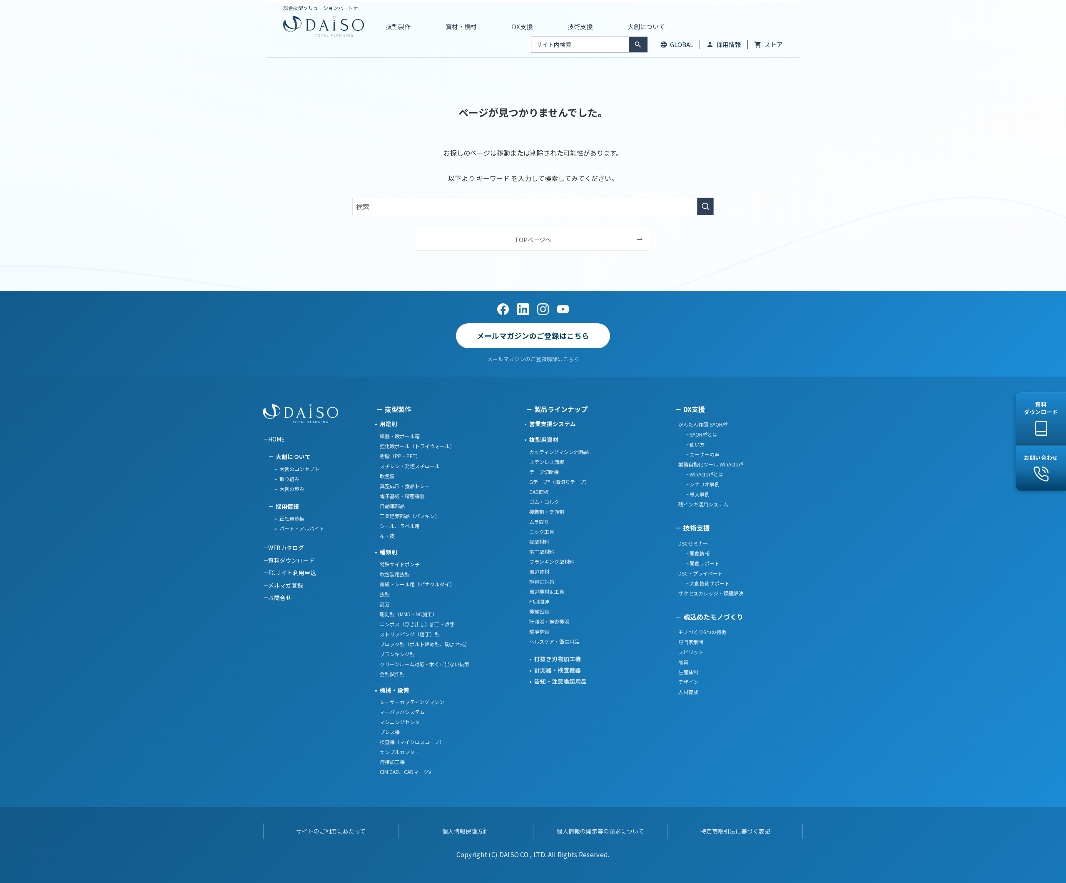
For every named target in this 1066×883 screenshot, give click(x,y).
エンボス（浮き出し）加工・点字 (417, 624)
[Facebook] (503, 309)
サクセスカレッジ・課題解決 (710, 593)
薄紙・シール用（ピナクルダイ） (417, 584)
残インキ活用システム (703, 504)
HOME (276, 439)
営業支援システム (552, 423)
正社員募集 (291, 518)
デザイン (688, 681)
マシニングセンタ (400, 721)
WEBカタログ (286, 547)
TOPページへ (533, 239)
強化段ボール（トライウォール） (417, 445)
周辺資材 (539, 571)
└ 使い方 (691, 444)
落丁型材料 (541, 551)
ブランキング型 (397, 653)
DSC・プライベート (700, 573)
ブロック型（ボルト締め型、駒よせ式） (425, 643)
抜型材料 (539, 541)
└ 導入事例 (694, 494)
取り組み (289, 478)
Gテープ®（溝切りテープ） (559, 481)
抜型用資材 (543, 439)
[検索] (638, 44)
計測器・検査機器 (549, 621)
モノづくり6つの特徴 (702, 631)
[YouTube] (563, 309)
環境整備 (539, 631)
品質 (683, 661)
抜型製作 (398, 409)
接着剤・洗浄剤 (546, 511)
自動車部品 (392, 505)
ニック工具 (541, 531)
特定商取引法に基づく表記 (735, 831)
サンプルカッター (400, 751)
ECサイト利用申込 (292, 572)
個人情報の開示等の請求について (600, 831)
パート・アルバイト (301, 528)
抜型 (385, 594)
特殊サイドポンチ (400, 564)
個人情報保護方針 (465, 831)
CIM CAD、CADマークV (405, 771)
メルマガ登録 (285, 585)
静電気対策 (541, 581)
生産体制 (688, 671)
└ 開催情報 (694, 553)
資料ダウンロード (291, 560)
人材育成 (688, 691)
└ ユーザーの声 (699, 454)
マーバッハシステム (402, 711)
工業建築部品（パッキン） (410, 515)
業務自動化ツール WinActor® (710, 464)
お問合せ (279, 597)
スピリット (690, 651)
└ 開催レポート (699, 563)
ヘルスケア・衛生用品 (554, 641)
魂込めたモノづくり (713, 617)
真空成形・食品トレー (405, 485)
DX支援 (694, 409)
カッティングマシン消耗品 (559, 451)
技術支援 (696, 528)
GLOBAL (681, 44)
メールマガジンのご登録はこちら (533, 335)
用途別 (388, 423)
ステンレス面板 (546, 461)
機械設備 (539, 611)
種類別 (388, 552)
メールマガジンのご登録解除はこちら (533, 359)
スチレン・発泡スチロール (410, 465)
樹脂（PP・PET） (400, 455)
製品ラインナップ (561, 409)
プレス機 (390, 731)
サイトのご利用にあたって (331, 831)
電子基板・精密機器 (402, 495)
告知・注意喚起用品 (560, 681)
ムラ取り (539, 521)
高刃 (385, 604)
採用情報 (728, 44)
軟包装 (387, 475)
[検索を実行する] (705, 206)
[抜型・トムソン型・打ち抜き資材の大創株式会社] (323, 26)
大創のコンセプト (299, 468)
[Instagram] (543, 309)
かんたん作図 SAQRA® (702, 424)
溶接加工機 (392, 761)
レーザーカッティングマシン (412, 701)
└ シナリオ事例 (699, 484)
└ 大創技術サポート (704, 583)
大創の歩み (291, 488)
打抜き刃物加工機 (557, 659)
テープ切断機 (544, 471)
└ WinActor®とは (700, 474)
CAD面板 (539, 491)
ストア (773, 44)
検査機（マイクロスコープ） (412, 741)
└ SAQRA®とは (697, 434)
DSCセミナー (693, 543)
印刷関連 (539, 601)
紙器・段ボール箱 (400, 435)
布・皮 (387, 535)
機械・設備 (394, 690)
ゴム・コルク (544, 501)
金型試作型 (392, 673)
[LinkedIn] (523, 309)
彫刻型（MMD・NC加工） (408, 614)
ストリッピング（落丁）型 (410, 633)
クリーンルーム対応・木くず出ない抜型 (424, 663)
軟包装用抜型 (395, 574)
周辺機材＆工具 (546, 591)
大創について (293, 456)
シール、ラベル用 (400, 525)
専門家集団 (690, 641)
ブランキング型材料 (551, 561)
